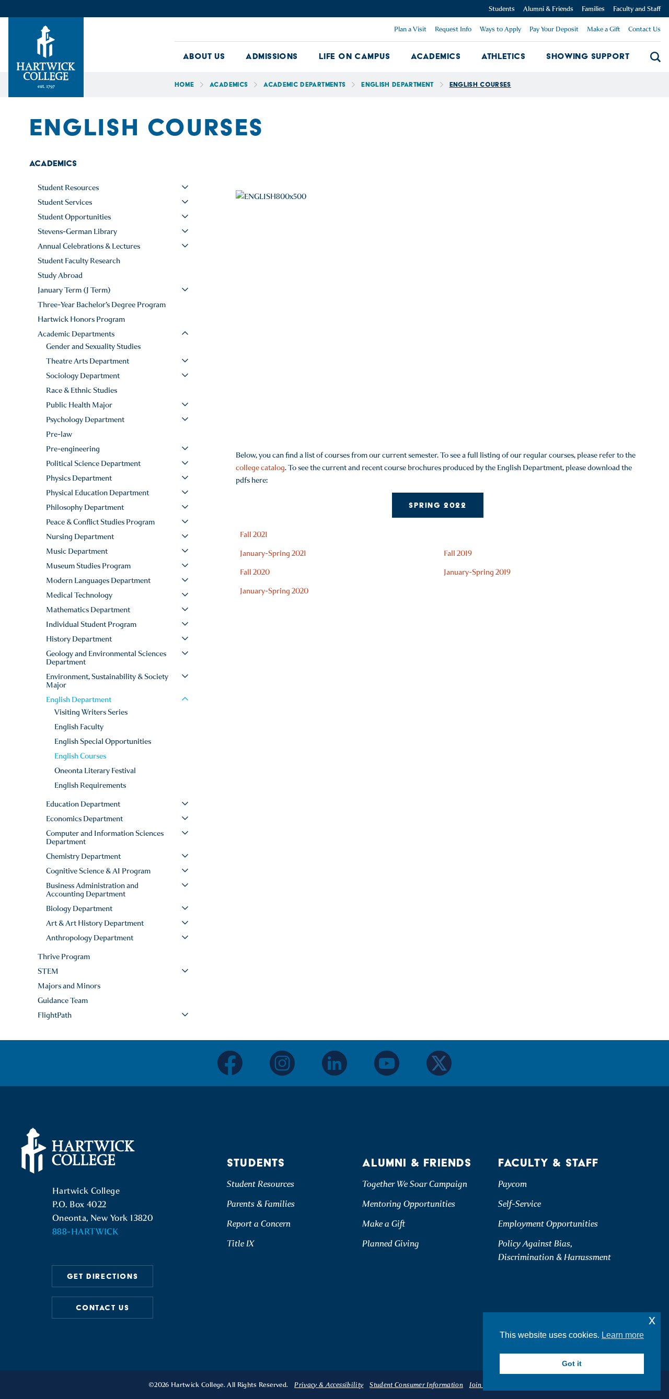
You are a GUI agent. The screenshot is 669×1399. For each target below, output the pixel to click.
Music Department (77, 551)
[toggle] (185, 187)
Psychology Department (85, 419)
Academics (435, 56)
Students (502, 8)
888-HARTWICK (85, 1231)
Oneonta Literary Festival (95, 770)
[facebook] (230, 1063)
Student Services (65, 202)
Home (184, 84)
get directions (102, 1276)
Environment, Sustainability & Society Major (107, 680)
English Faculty (78, 726)
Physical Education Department (97, 492)
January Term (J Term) (74, 290)
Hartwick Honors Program (81, 319)
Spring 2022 (438, 505)
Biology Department (79, 908)
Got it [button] (572, 1363)
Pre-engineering (73, 449)
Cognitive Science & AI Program (98, 871)
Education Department (83, 804)
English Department (397, 84)
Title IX (240, 1243)
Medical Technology (79, 595)
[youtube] (386, 1063)
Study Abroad (60, 275)
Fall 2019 (458, 553)
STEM (48, 971)
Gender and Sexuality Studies (93, 346)
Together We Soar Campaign (414, 1184)
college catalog (260, 467)
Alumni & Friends (548, 8)
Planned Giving (390, 1243)
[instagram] (282, 1063)
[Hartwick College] (46, 57)
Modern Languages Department (98, 580)
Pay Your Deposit (554, 29)
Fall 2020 (255, 572)
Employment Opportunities (548, 1223)
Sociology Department (83, 375)
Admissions (272, 56)
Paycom (512, 1184)
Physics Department (79, 478)
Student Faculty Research (79, 261)
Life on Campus (354, 56)
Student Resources (68, 187)
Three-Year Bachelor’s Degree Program (102, 304)
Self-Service (519, 1203)
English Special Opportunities (102, 741)
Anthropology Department (89, 938)
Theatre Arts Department (87, 361)
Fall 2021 (254, 534)
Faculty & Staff (548, 1162)
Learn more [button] (623, 1335)
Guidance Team (63, 1000)
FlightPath (55, 1015)
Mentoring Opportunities (408, 1203)
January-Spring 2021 (273, 553)
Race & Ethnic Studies (81, 390)
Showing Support (587, 56)
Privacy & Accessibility (328, 1384)
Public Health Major (79, 405)
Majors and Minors (69, 986)
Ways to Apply (500, 29)
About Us (204, 56)
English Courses (80, 756)
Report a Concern (259, 1223)
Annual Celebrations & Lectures (89, 246)
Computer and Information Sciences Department (105, 837)
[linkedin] (334, 1063)
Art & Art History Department (95, 923)
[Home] (79, 1151)
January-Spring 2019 (477, 572)
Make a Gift (603, 29)
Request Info (453, 29)
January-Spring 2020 (274, 591)
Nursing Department (80, 536)
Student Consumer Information (416, 1384)
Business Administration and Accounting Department (92, 889)
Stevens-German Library (77, 231)
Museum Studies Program (88, 566)
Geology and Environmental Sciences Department (106, 657)
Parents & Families (261, 1203)
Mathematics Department (88, 609)
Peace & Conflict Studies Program (100, 522)
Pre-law (59, 434)
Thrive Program (64, 956)
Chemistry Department (83, 856)
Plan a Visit (410, 29)
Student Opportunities (74, 217)
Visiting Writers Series (91, 712)
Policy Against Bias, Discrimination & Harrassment (554, 1250)
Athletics (503, 56)
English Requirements (90, 785)
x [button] (652, 1320)
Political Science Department (93, 463)
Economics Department (84, 818)
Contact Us (644, 29)
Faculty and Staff (637, 8)
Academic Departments (304, 84)
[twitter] (439, 1063)
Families (593, 8)
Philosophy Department (85, 507)
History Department (79, 639)
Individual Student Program (91, 624)
